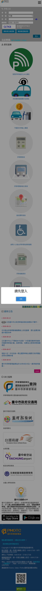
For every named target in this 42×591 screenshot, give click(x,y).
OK (21, 299)
